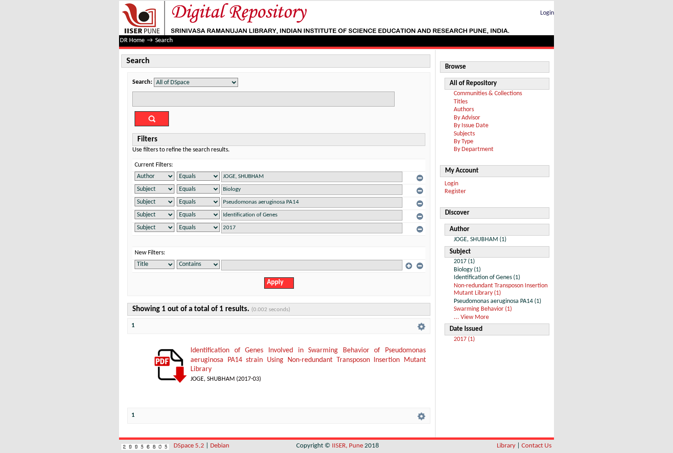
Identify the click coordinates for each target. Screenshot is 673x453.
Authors (464, 110)
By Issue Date (471, 126)
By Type (463, 142)
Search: (142, 82)
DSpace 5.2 (190, 445)
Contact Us (536, 445)
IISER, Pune (347, 445)
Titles (460, 102)
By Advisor (467, 118)
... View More (471, 317)
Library (506, 445)
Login (547, 13)
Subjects (464, 134)
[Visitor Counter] (145, 446)
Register (455, 191)
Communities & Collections (488, 94)
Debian (219, 445)
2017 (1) (464, 339)
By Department (474, 149)
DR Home (132, 40)
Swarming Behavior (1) (483, 309)
